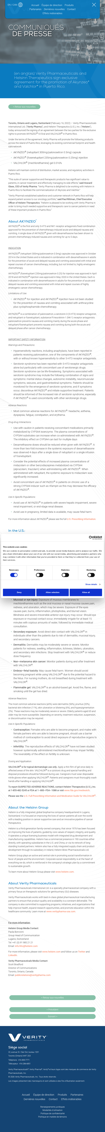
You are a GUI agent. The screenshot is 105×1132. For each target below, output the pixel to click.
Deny (19, 592)
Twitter (81, 951)
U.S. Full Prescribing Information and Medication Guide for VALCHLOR (60, 796)
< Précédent (52, 1009)
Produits (69, 5)
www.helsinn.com (64, 871)
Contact (71, 9)
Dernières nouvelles (54, 9)
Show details (91, 584)
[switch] (39, 575)
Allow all (86, 592)
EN (9, 4)
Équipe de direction (52, 5)
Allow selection (52, 592)
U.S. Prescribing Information (81, 519)
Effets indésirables (52, 13)
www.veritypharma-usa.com (60, 911)
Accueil (35, 5)
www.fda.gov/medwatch (77, 790)
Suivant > (52, 1016)
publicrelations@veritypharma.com (33, 975)
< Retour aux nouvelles (24, 106)
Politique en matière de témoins (52, 1117)
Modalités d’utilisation (52, 1110)
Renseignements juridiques (52, 1107)
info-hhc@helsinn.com (26, 946)
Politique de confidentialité (53, 1113)
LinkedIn (12, 955)
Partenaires (35, 9)
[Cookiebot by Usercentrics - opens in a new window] (91, 538)
